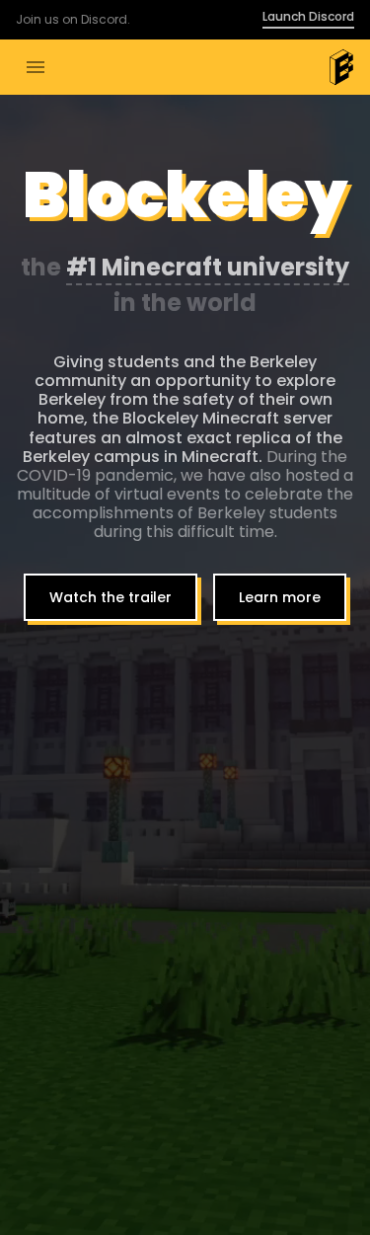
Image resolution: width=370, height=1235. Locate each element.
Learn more (280, 597)
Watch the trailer (110, 597)
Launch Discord (308, 18)
